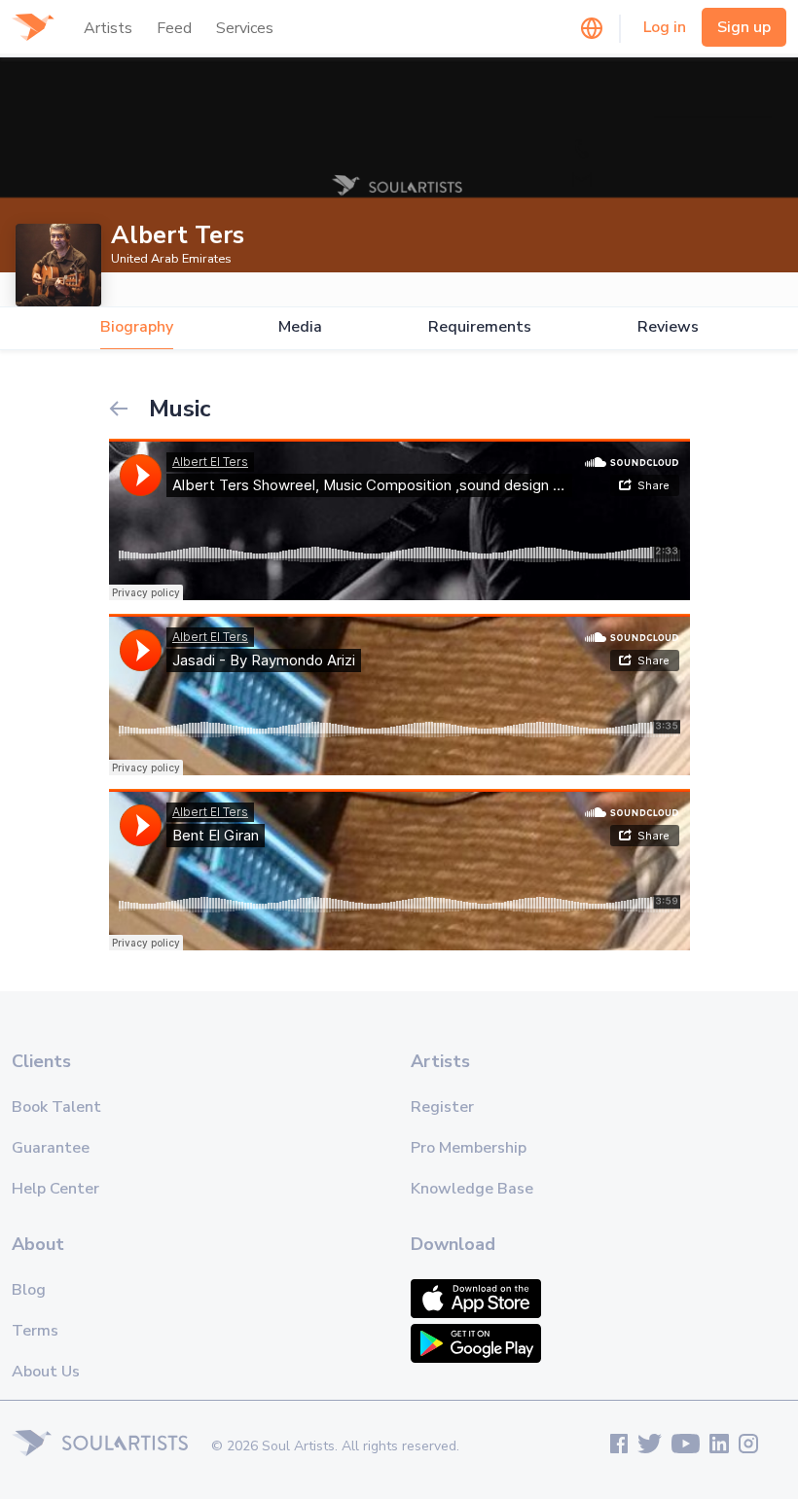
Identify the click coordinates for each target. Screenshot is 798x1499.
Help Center (55, 1188)
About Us (46, 1371)
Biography (136, 327)
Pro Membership (468, 1148)
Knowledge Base (472, 1188)
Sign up (744, 27)
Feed (174, 28)
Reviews (668, 327)
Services (244, 28)
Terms (35, 1330)
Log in (664, 27)
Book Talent (56, 1107)
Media (300, 327)
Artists (108, 28)
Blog (29, 1290)
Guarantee (51, 1148)
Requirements (479, 327)
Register (442, 1107)
